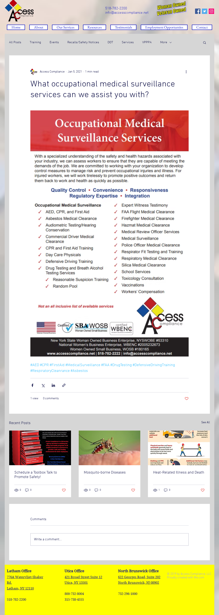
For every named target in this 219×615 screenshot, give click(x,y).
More (163, 42)
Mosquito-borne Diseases (105, 472)
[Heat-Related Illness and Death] (179, 448)
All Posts (15, 42)
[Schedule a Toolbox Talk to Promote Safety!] (40, 448)
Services (128, 42)
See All (205, 422)
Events (54, 42)
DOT (110, 42)
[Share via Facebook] (32, 385)
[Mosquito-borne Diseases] (110, 448)
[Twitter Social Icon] (204, 11)
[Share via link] (64, 385)
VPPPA (147, 42)
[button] (94, 27)
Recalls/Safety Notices (83, 42)
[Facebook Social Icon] (197, 11)
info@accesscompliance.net (126, 13)
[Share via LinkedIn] (53, 385)
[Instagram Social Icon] (211, 11)
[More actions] (186, 71)
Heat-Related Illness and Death (178, 472)
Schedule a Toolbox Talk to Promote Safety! (35, 474)
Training (35, 42)
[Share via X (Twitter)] (43, 385)
